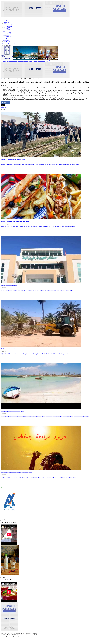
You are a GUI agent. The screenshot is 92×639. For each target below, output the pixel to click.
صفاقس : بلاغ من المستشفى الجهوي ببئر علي (9, 285)
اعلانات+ (20, 61)
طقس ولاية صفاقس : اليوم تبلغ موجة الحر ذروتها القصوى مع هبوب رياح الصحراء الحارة (16, 472)
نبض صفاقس (6, 22)
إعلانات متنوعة (25, 61)
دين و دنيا (8, 37)
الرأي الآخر (8, 36)
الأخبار (4, 23)
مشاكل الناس (9, 29)
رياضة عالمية (9, 32)
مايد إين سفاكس (7, 41)
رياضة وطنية (9, 33)
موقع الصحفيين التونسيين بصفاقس (8, 43)
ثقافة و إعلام (6, 35)
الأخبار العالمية (9, 24)
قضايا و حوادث (6, 27)
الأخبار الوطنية (9, 26)
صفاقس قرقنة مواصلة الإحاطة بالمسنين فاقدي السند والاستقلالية (12, 411)
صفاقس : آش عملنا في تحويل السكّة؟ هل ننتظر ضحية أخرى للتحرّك (13, 159)
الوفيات (5, 38)
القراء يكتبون (6, 40)
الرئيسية (5, 21)
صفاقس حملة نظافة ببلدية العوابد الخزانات (8, 348)
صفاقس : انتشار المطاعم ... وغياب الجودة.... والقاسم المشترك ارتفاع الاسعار (15, 221)
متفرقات (8, 28)
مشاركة (4, 102)
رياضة (4, 31)
